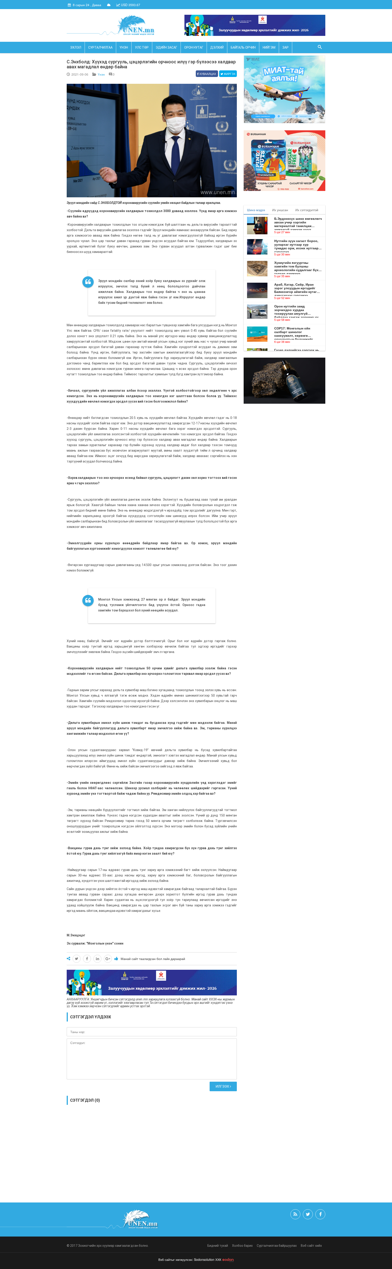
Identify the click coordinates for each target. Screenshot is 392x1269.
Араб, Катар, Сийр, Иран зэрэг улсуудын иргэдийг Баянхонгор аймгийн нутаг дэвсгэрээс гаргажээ (295, 288)
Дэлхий (217, 47)
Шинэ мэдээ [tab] (256, 210)
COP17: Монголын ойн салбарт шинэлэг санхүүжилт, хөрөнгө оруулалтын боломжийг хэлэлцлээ (293, 332)
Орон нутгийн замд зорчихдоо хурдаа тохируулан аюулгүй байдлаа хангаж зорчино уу (296, 309)
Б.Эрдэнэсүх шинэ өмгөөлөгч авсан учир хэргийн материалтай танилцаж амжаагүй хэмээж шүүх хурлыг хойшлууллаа (298, 222)
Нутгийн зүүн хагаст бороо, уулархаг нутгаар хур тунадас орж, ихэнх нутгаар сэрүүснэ (296, 244)
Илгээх (223, 1086)
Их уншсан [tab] (280, 210)
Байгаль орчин (243, 47)
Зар (285, 47)
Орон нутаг (193, 47)
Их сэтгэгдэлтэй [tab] (306, 210)
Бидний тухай (217, 1245)
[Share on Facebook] (87, 959)
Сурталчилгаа (100, 47)
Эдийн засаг (166, 47)
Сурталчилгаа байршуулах (277, 1245)
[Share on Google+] (108, 959)
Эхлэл (75, 47)
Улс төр (142, 47)
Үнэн (124, 47)
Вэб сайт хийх (311, 1245)
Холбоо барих (242, 1245)
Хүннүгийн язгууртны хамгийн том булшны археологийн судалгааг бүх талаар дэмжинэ (296, 266)
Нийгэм (269, 47)
